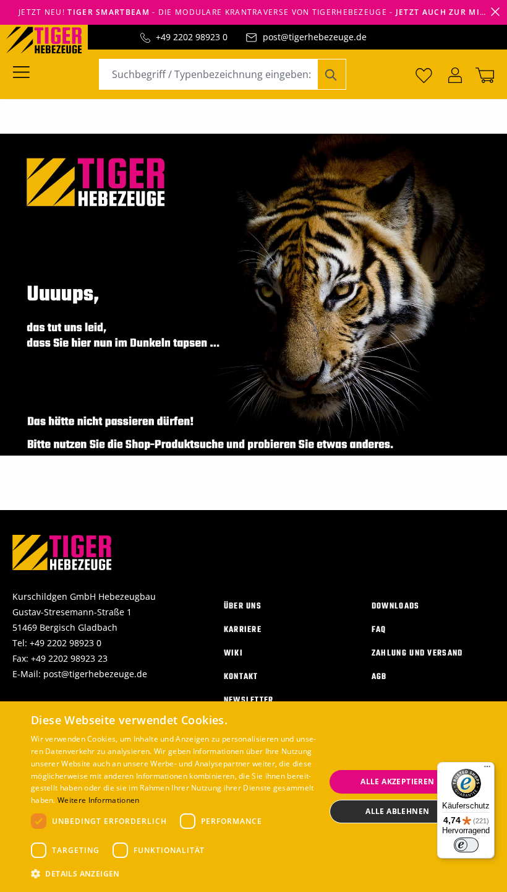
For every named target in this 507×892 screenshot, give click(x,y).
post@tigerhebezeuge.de (315, 37)
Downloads (396, 606)
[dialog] (253, 796)
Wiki (233, 653)
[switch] (466, 845)
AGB (379, 676)
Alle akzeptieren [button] (397, 781)
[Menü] (25, 71)
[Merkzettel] (423, 74)
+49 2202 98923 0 (192, 37)
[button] (174, 874)
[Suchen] (331, 74)
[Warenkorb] (482, 74)
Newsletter (249, 700)
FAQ (379, 629)
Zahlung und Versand (417, 653)
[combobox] (208, 74)
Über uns (243, 606)
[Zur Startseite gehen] (50, 39)
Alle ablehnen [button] (397, 811)
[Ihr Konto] (455, 74)
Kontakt (241, 676)
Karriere (243, 629)
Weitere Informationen (98, 800)
